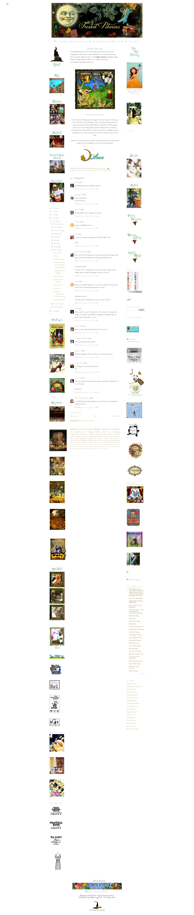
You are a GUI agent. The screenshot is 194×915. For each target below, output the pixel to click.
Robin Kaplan (131, 718)
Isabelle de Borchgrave (134, 686)
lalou (71, 446)
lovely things (93, 429)
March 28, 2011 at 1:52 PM (86, 228)
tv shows (101, 448)
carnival (105, 439)
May (55, 243)
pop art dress (58, 253)
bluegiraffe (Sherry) (81, 338)
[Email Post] (107, 168)
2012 (53, 218)
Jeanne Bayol (131, 709)
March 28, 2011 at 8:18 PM (86, 333)
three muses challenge (78, 439)
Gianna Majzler (132, 701)
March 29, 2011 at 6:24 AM (86, 345)
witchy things (88, 446)
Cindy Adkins (79, 363)
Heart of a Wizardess (136, 598)
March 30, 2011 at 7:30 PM (86, 407)
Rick (76, 234)
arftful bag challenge (85, 170)
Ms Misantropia (134, 643)
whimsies (84, 434)
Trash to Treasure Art (136, 627)
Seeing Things (133, 648)
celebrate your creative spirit (88, 444)
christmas (96, 440)
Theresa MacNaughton (82, 398)
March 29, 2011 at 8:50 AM (86, 357)
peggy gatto (79, 194)
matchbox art (74, 448)
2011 (53, 221)
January (56, 307)
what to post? (58, 285)
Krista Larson (131, 720)
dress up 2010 (114, 439)
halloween (75, 429)
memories (73, 440)
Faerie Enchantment (135, 661)
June (55, 240)
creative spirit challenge (105, 444)
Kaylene (77, 222)
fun (71, 432)
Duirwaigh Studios (133, 703)
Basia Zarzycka (132, 684)
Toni (76, 309)
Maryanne (78, 351)
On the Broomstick (135, 646)
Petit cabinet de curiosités (134, 657)
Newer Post (74, 416)
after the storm (59, 276)
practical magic (78, 446)
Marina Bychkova (132, 692)
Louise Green (131, 715)
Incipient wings (134, 616)
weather (90, 442)
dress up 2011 (98, 442)
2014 (53, 211)
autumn (78, 436)
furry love (110, 446)
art (83, 429)
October (57, 227)
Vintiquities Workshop (136, 629)
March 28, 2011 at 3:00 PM (86, 276)
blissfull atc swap (101, 436)
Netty (77, 182)
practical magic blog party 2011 (88, 448)
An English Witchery (135, 635)
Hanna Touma (131, 723)
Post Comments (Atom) (87, 421)
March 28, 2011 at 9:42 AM (86, 204)
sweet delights (82, 440)
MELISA (78, 209)
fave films (106, 442)
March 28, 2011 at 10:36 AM (87, 216)
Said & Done (133, 624)
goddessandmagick (81, 252)
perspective (57, 288)
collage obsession (103, 170)
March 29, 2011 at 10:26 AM (87, 372)
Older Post (116, 416)
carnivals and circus (100, 446)
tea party (85, 436)
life (85, 432)
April (56, 247)
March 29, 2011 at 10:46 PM (87, 392)
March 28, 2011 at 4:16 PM (86, 291)
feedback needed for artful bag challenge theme (60, 265)
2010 (53, 311)
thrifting (117, 442)
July (55, 237)
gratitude (117, 446)
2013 (53, 215)
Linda (76, 281)
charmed (90, 440)
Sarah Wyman (133, 671)
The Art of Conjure (135, 651)
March (56, 250)
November (57, 224)
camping (106, 448)
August (56, 234)
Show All (142, 673)
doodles (89, 439)
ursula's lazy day (59, 259)
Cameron (78, 378)
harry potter (97, 439)
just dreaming (82, 442)
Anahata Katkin (132, 695)
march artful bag (59, 300)
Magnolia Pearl (132, 712)
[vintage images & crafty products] (134, 417)
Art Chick (78, 326)
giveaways (108, 434)
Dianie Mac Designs (135, 640)
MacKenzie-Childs (133, 729)
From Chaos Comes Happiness (135, 606)
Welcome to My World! (134, 667)
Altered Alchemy (134, 632)
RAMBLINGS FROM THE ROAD (135, 602)
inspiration (74, 434)
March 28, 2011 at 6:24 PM (86, 320)
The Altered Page (134, 621)
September (58, 230)
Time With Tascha (135, 664)
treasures (103, 440)
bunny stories (74, 444)
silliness (111, 442)
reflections (78, 432)
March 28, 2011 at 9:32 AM (86, 189)
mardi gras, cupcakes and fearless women (59, 294)
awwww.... (57, 256)
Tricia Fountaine (132, 706)
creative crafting (110, 429)
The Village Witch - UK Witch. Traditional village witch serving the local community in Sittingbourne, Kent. (136, 592)
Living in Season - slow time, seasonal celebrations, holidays (136, 611)
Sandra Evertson (132, 698)
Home (95, 416)
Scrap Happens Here (135, 637)
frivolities (117, 444)
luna (91, 436)
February (57, 304)
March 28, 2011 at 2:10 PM (86, 246)
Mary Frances (131, 726)
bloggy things (94, 432)
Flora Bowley (131, 689)
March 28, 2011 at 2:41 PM (86, 261)
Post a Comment (75, 412)
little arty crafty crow (136, 654)
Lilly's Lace (132, 618)
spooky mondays (114, 437)
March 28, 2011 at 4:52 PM (86, 303)
